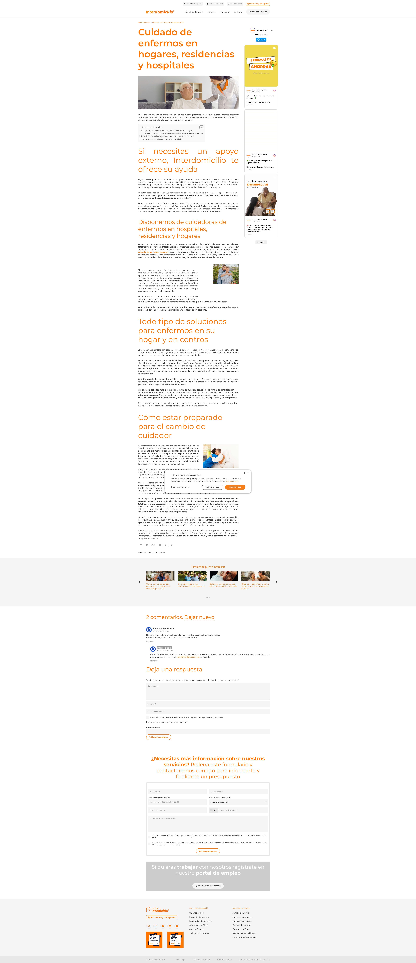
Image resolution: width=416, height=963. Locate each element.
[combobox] (213, 810)
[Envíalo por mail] (141, 545)
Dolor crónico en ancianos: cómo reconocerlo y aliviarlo (223, 585)
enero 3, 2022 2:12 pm (165, 651)
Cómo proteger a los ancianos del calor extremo (191, 585)
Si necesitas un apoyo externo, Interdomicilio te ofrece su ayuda (167, 130)
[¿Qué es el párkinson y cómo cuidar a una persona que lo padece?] (255, 576)
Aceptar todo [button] (235, 487)
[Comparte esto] (147, 545)
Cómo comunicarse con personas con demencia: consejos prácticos (158, 586)
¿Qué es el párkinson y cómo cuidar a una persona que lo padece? (255, 586)
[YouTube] (176, 926)
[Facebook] (162, 926)
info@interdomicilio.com (188, 657)
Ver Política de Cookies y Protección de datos (174, 838)
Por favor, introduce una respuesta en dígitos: (167, 722)
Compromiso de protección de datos (254, 959)
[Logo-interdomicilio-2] (157, 909)
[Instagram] (148, 926)
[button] (205, 12)
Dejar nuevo (199, 617)
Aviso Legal (180, 959)
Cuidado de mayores (241, 925)
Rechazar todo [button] (212, 487)
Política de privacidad (201, 959)
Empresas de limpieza (242, 917)
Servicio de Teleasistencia (244, 937)
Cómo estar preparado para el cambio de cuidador (162, 139)
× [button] (248, 472)
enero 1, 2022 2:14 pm (161, 631)
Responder (150, 641)
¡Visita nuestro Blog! (198, 925)
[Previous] (139, 582)
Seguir (262, 39)
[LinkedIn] (169, 926)
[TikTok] (155, 926)
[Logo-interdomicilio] (160, 12)
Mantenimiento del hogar (244, 933)
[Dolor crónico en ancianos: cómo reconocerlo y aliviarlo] (224, 576)
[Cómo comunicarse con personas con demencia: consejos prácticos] (160, 576)
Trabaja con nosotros (199, 933)
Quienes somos (196, 913)
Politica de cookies (224, 959)
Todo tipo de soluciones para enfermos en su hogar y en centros (167, 136)
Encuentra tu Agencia (199, 917)
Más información (232, 481)
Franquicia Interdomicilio (200, 921)
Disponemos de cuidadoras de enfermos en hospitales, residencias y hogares (174, 133)
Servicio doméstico (241, 913)
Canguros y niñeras (241, 929)
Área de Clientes (196, 929)
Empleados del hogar (242, 921)
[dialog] (208, 481)
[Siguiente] (276, 582)
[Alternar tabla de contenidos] (200, 127)
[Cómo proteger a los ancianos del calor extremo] (192, 576)
